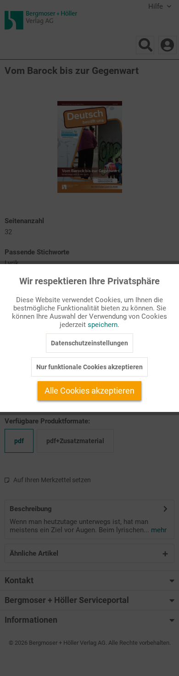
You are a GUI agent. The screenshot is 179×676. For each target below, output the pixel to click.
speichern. (103, 325)
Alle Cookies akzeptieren (89, 390)
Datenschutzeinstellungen (89, 343)
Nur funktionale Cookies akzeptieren (89, 367)
